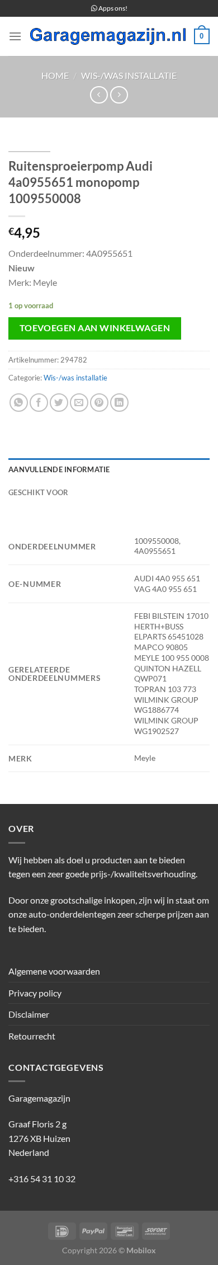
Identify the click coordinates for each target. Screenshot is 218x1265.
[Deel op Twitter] (59, 402)
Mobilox (141, 1250)
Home (55, 75)
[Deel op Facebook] (39, 402)
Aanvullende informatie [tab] (59, 469)
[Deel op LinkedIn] (119, 402)
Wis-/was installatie (129, 75)
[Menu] (15, 36)
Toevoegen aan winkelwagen (95, 328)
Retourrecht (31, 1036)
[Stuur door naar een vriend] (79, 402)
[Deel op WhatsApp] (19, 402)
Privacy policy (34, 992)
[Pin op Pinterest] (99, 402)
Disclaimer (28, 1014)
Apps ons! (112, 8)
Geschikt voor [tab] (38, 492)
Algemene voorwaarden (54, 971)
